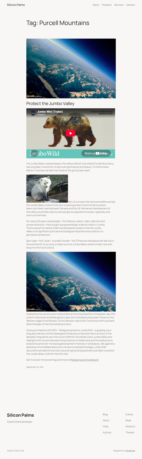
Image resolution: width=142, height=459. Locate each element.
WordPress (130, 450)
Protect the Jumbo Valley (50, 103)
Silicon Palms (16, 5)
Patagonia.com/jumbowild (84, 359)
